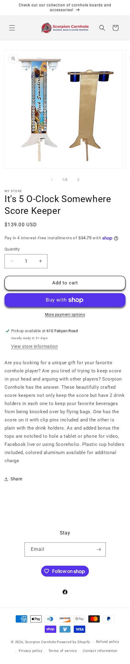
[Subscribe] (99, 549)
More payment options (65, 314)
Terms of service (62, 651)
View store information (34, 346)
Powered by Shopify (73, 642)
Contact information (100, 651)
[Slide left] (51, 179)
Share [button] (16, 478)
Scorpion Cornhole (40, 642)
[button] (12, 27)
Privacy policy (30, 651)
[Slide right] (78, 179)
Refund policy (107, 642)
